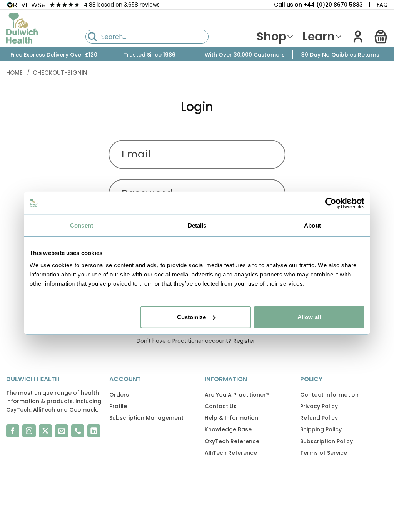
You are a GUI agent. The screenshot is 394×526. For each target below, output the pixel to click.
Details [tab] (197, 225)
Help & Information (231, 418)
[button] (381, 37)
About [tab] (312, 225)
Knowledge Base (228, 429)
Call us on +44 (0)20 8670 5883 (318, 4)
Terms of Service (323, 453)
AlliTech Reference (231, 453)
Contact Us (221, 406)
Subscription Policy (326, 441)
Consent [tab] (81, 225)
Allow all (309, 316)
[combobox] (147, 37)
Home (15, 73)
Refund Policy (319, 418)
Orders (119, 395)
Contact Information (329, 395)
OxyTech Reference (232, 441)
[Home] (22, 28)
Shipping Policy (321, 429)
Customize (191, 316)
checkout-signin (60, 73)
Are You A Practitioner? (237, 395)
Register (244, 341)
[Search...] (92, 36)
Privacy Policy (319, 406)
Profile (118, 406)
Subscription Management (146, 418)
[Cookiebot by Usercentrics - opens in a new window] (330, 203)
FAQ (382, 4)
